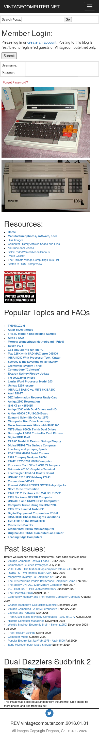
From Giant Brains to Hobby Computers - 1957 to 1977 (41, 616)
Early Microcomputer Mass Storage (30, 644)
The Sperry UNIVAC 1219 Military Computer (35, 584)
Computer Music (18, 636)
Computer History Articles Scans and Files (34, 243)
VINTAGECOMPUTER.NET (32, 6)
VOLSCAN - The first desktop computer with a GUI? (40, 569)
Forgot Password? (15, 82)
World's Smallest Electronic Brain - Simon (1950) (37, 624)
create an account (41, 42)
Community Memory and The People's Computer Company (44, 596)
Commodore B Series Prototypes (28, 564)
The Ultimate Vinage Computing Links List (33, 259)
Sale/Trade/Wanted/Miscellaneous (29, 252)
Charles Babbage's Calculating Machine (32, 604)
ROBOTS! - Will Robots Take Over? (30, 572)
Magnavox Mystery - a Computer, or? (31, 576)
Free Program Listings (21, 632)
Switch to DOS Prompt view (25, 263)
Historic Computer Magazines (26, 620)
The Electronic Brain (20, 592)
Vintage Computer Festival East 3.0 (29, 560)
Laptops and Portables (22, 612)
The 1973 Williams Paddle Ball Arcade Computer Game (41, 580)
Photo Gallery (16, 255)
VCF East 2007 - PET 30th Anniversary (32, 588)
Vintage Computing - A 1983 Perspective (32, 608)
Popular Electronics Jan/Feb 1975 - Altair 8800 (36, 640)
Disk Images (15, 240)
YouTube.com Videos (21, 247)
